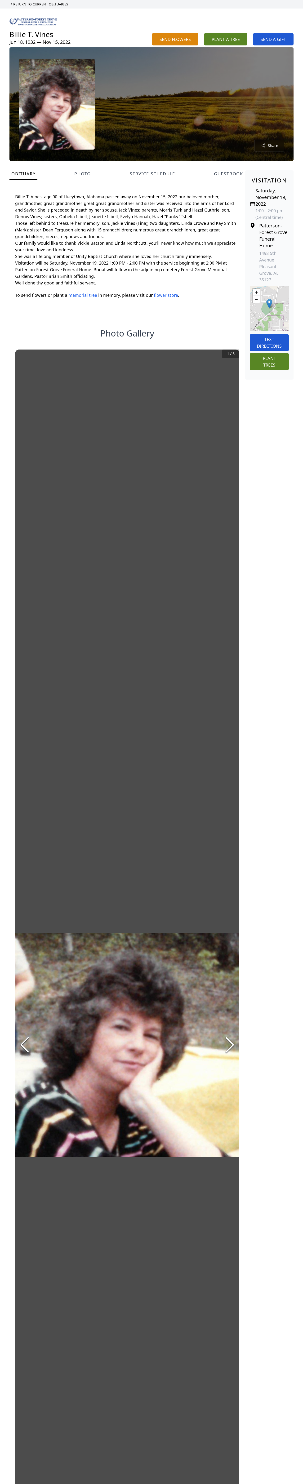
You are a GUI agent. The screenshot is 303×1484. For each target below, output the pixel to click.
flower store (166, 295)
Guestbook (228, 174)
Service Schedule (152, 174)
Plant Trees (269, 361)
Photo (82, 174)
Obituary (23, 174)
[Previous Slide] (24, 1045)
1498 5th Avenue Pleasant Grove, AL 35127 (268, 266)
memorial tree (82, 295)
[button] (269, 304)
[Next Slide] (229, 1045)
